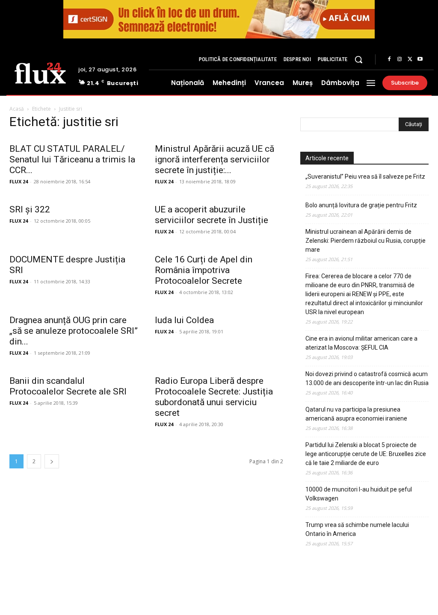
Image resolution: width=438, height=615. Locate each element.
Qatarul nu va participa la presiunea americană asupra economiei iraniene (356, 414)
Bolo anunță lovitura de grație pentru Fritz (361, 205)
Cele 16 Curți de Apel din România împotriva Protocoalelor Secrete (203, 270)
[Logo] (40, 72)
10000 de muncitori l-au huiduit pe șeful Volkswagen (358, 494)
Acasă (16, 108)
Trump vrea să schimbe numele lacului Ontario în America (357, 529)
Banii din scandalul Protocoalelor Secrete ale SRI (68, 386)
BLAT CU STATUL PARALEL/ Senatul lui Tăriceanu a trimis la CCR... (72, 159)
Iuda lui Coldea (184, 320)
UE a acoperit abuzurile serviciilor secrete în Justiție (211, 214)
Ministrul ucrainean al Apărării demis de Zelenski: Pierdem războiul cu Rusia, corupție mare (365, 240)
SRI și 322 (29, 209)
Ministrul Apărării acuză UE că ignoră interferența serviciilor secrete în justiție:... (214, 159)
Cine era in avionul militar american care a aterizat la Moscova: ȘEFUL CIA (361, 343)
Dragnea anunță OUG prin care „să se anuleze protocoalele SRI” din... (73, 331)
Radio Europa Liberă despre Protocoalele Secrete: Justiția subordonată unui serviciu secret (214, 397)
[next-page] (51, 461)
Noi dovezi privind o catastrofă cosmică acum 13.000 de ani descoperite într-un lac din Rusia (367, 378)
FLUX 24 (18, 181)
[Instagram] (399, 59)
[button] (358, 59)
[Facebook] (389, 59)
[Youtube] (420, 59)
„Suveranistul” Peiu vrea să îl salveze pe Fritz (365, 176)
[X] (410, 59)
